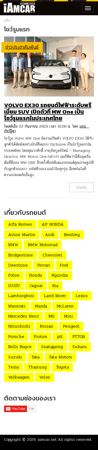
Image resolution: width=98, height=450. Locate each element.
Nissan (46, 326)
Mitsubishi (19, 326)
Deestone (18, 265)
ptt (60, 336)
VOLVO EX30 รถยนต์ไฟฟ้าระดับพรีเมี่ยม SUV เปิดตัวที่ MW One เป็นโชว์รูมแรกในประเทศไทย (47, 111)
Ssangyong (52, 346)
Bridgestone (20, 255)
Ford (64, 265)
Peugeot (71, 326)
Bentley (72, 234)
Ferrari (43, 265)
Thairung (37, 367)
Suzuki (15, 357)
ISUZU (14, 285)
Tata (35, 357)
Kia (55, 285)
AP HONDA (53, 224)
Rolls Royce (20, 346)
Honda (35, 275)
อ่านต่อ (81, 187)
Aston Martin (21, 234)
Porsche (16, 336)
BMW (13, 244)
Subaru (79, 346)
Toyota (62, 367)
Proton (40, 336)
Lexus (82, 295)
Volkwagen (19, 377)
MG (51, 316)
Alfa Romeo (20, 224)
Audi (49, 234)
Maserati (16, 306)
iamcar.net (47, 439)
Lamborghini (21, 295)
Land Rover (55, 295)
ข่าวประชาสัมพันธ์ (22, 47)
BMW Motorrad (42, 244)
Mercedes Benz (23, 316)
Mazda (41, 306)
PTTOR (78, 336)
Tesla (13, 367)
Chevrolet (52, 255)
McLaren (65, 306)
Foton (14, 275)
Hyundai (59, 275)
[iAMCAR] (17, 8)
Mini (68, 316)
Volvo (44, 377)
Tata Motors (60, 357)
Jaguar (36, 285)
